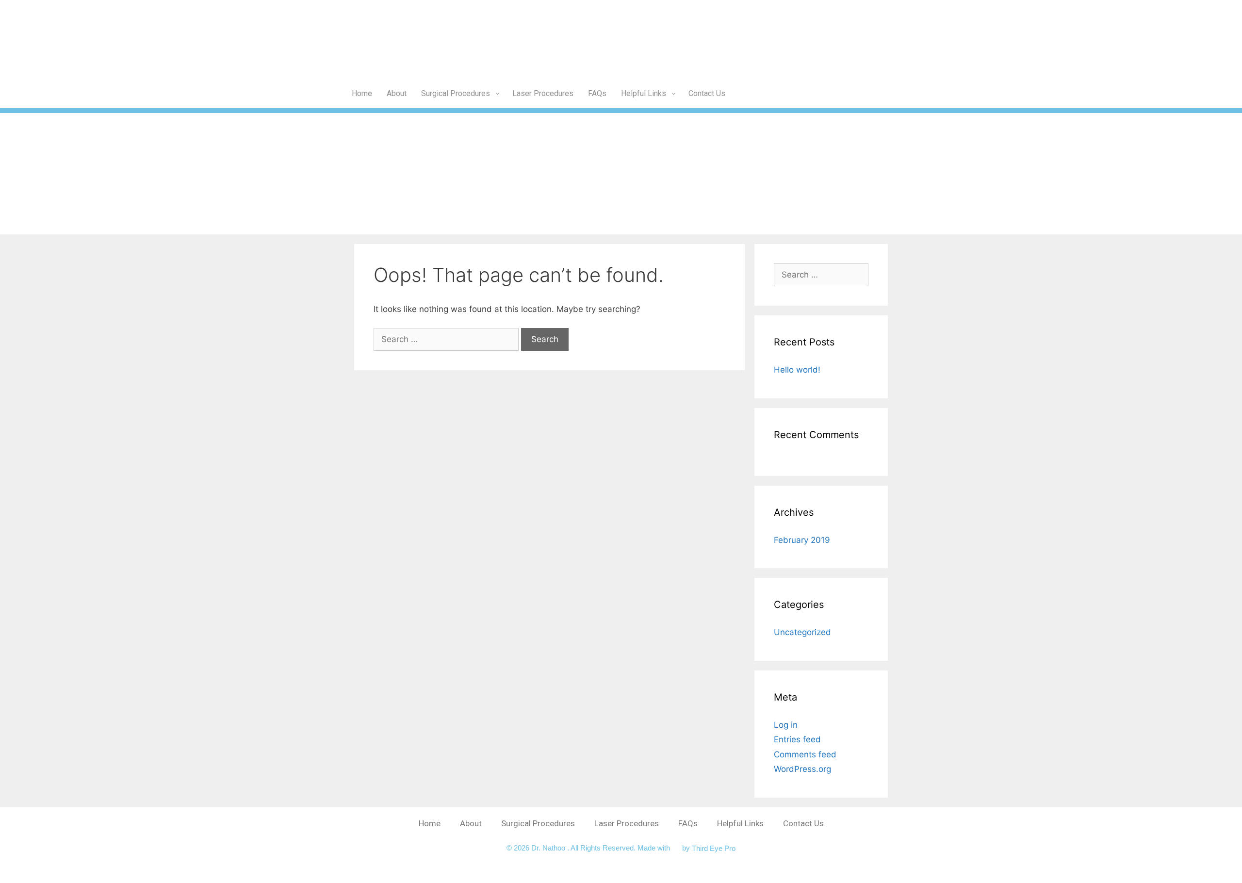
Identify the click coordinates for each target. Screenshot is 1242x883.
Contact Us (803, 823)
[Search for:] (447, 339)
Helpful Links (740, 823)
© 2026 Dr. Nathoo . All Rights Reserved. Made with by (599, 848)
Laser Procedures (626, 823)
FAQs (688, 823)
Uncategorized (802, 632)
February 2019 (802, 540)
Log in (786, 725)
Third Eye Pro (713, 848)
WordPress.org (802, 769)
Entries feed (797, 739)
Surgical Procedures (538, 823)
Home (430, 823)
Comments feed (805, 754)
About (471, 823)
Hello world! (797, 370)
